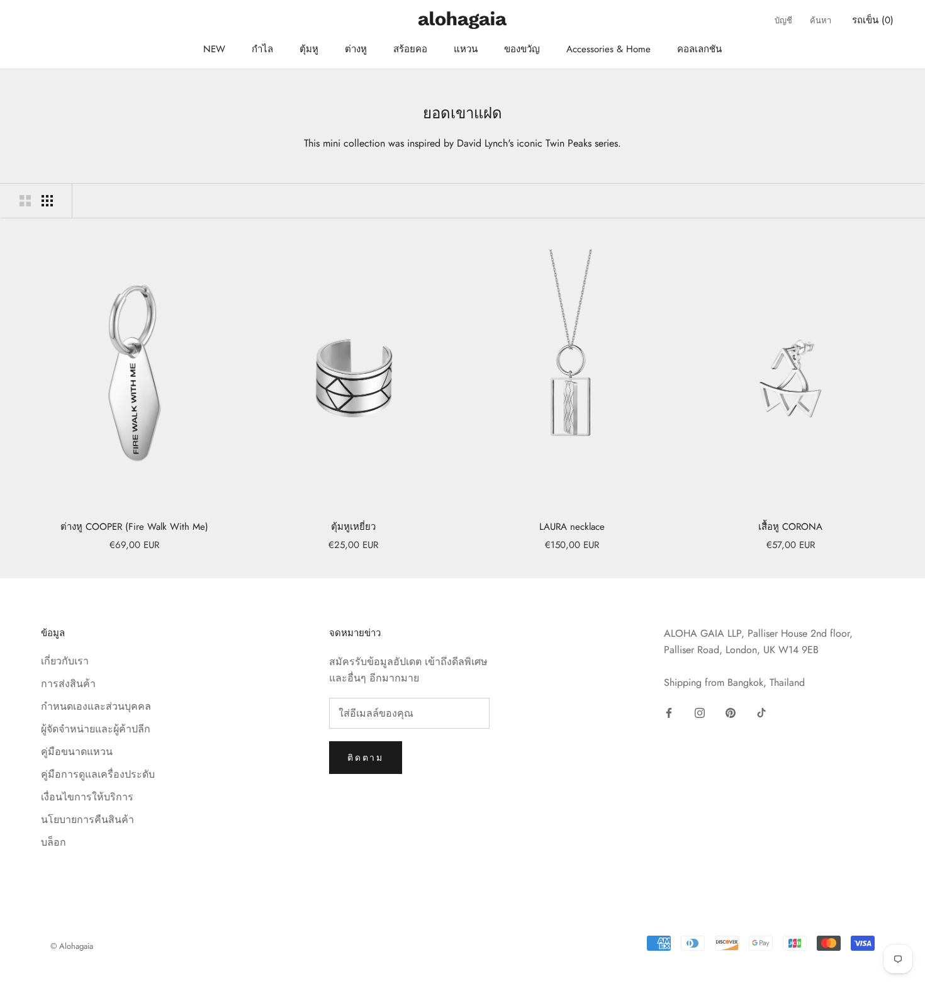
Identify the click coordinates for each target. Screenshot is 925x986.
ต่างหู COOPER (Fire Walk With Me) (134, 527)
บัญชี (783, 20)
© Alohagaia (71, 946)
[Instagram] (700, 712)
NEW (214, 49)
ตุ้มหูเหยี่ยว (353, 527)
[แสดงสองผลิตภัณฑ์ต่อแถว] (25, 200)
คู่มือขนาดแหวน (77, 751)
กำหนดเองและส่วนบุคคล (96, 706)
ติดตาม (365, 757)
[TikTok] (761, 712)
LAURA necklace (572, 527)
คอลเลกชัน (699, 49)
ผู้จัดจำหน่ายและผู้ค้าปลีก (95, 729)
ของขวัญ (522, 49)
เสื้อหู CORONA (790, 527)
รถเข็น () (873, 20)
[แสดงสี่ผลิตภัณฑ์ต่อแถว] (47, 200)
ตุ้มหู (309, 49)
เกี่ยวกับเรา (65, 661)
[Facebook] (669, 712)
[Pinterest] (731, 712)
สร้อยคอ (410, 49)
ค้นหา (820, 20)
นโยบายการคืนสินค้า (87, 819)
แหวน (466, 49)
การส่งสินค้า (68, 683)
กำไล (262, 49)
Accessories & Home (608, 49)
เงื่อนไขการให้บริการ (87, 797)
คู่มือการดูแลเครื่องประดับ (98, 774)
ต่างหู (356, 49)
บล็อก (53, 842)
